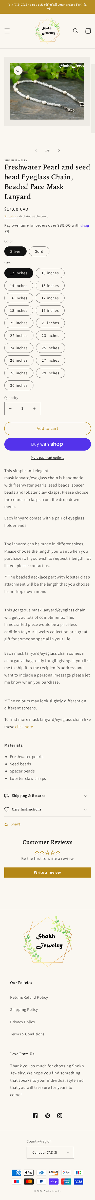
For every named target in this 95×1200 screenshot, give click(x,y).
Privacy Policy (22, 1021)
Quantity (11, 397)
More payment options (47, 457)
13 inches (50, 272)
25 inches (51, 347)
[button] (7, 31)
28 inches (19, 372)
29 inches (51, 372)
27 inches (51, 360)
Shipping (10, 216)
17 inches (50, 297)
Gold (39, 251)
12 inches (19, 272)
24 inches (19, 347)
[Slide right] (59, 150)
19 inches (50, 310)
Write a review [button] (47, 872)
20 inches (19, 322)
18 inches (19, 310)
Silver (15, 251)
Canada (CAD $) (44, 1152)
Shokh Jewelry (52, 1191)
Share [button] (16, 823)
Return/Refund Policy (29, 997)
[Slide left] (35, 150)
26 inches (19, 360)
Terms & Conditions (27, 1033)
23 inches (51, 335)
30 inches (19, 385)
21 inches (50, 322)
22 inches (19, 335)
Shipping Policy (24, 1009)
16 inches (19, 297)
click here (24, 726)
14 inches (19, 285)
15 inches (50, 285)
